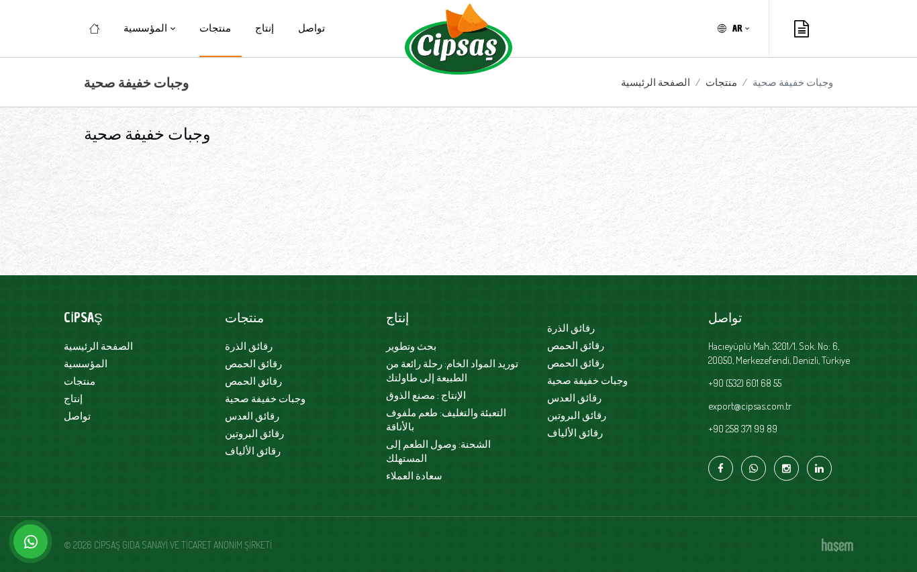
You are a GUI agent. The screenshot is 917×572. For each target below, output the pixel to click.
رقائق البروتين (254, 433)
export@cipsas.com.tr (749, 405)
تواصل (311, 28)
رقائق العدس (252, 416)
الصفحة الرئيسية (655, 82)
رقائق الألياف (253, 450)
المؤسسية (85, 363)
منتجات (215, 28)
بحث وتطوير (411, 346)
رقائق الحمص (253, 363)
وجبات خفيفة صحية (265, 398)
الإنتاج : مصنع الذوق (426, 395)
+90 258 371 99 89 (742, 428)
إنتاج (264, 28)
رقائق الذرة (249, 346)
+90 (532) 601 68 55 (744, 383)
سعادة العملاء (414, 475)
